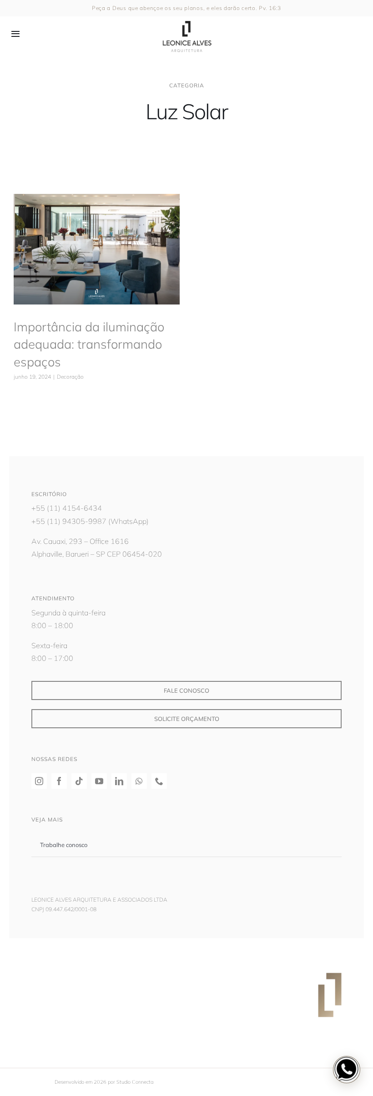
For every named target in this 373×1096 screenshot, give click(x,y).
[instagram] (39, 781)
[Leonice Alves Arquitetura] (186, 18)
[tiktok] (79, 781)
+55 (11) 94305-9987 (68, 521)
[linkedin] (119, 781)
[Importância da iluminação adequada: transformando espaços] (97, 249)
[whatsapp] (139, 781)
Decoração (96, 272)
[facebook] (59, 781)
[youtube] (99, 781)
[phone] (159, 781)
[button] (346, 1069)
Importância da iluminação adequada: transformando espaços (89, 344)
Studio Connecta (134, 1082)
